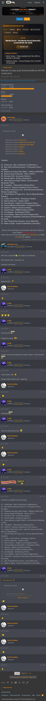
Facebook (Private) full (20, 142)
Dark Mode (6, 692)
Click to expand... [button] (23, 598)
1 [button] (4, 94)
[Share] (41, 125)
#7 (44, 351)
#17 (44, 614)
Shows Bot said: (7, 580)
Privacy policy (26, 695)
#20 (44, 665)
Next (23, 673)
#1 (44, 125)
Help (33, 695)
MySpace (15, 153)
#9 (44, 392)
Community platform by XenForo (18, 699)
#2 (44, 252)
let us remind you (33, 235)
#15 (44, 496)
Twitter (14, 151)
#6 (44, 328)
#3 (44, 277)
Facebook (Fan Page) (19, 144)
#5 (44, 311)
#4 (44, 294)
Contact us (4, 695)
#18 (44, 631)
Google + (15, 147)
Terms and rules (15, 695)
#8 (44, 370)
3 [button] (4, 87)
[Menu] (2, 2)
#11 (44, 426)
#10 (44, 409)
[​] (23, 135)
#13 (44, 460)
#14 (44, 477)
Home (38, 695)
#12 (44, 444)
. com (13, 149)
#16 (44, 576)
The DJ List (15, 140)
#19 (44, 648)
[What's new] (43, 2)
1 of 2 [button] (17, 673)
